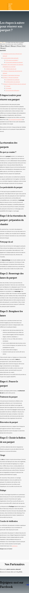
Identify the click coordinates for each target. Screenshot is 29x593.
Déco (9, 5)
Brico (9, 6)
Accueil (10, 3)
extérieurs (14, 546)
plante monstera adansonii (14, 569)
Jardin (9, 8)
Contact (10, 9)
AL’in (20, 572)
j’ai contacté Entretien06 (15, 119)
